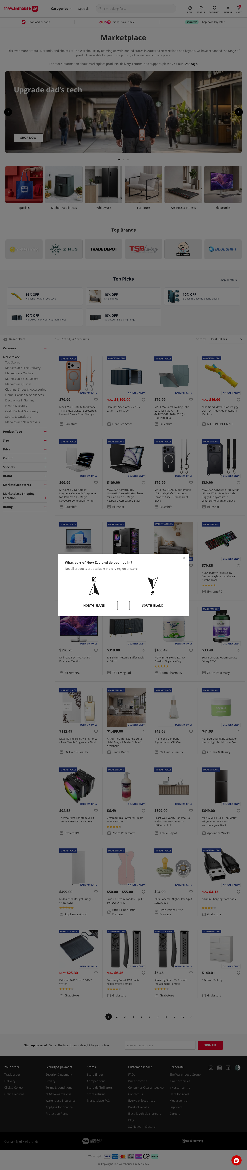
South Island (152, 606)
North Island (94, 606)
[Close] (184, 558)
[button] (236, 1160)
